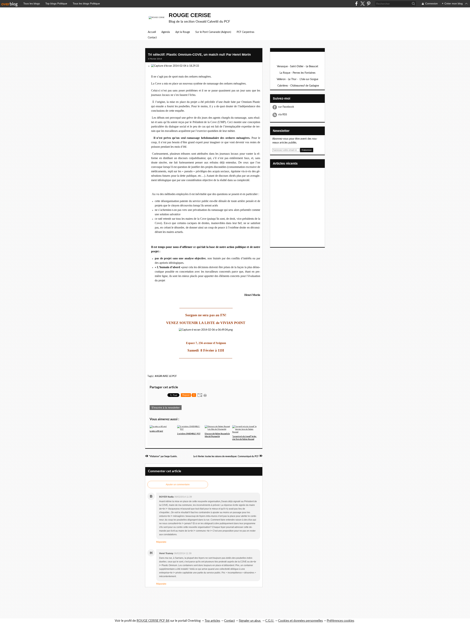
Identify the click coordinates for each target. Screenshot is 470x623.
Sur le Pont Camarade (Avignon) (213, 32)
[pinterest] (368, 3)
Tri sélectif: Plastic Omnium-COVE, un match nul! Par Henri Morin (199, 54)
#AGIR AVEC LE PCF (166, 376)
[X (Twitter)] (362, 3)
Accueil (152, 32)
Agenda (165, 32)
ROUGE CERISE (190, 15)
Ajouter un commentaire (178, 484)
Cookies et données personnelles (300, 620)
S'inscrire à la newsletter (165, 407)
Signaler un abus (250, 620)
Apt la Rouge (182, 32)
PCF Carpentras (245, 32)
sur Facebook (286, 106)
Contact (152, 37)
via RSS (282, 114)
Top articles (212, 620)
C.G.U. (269, 620)
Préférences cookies (340, 620)
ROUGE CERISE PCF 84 (153, 620)
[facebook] (356, 3)
